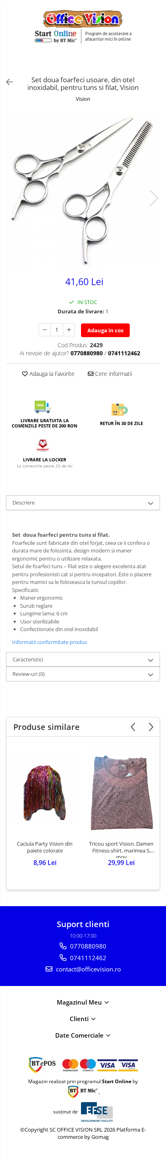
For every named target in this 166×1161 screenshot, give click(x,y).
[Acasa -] (83, 19)
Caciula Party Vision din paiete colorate (45, 847)
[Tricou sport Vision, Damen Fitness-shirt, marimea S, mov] (121, 790)
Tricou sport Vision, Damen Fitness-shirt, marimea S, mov (121, 849)
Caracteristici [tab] (27, 659)
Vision (83, 98)
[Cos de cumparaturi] (138, 63)
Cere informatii (112, 373)
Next (153, 198)
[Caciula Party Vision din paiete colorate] (44, 790)
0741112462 (87, 958)
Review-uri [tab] (28, 673)
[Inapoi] (6, 82)
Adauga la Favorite (51, 373)
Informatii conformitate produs (49, 642)
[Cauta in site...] (157, 63)
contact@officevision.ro (87, 969)
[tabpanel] (83, 190)
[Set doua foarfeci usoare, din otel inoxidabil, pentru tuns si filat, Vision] (83, 190)
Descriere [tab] (23, 502)
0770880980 (87, 946)
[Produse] (11, 65)
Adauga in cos (105, 330)
